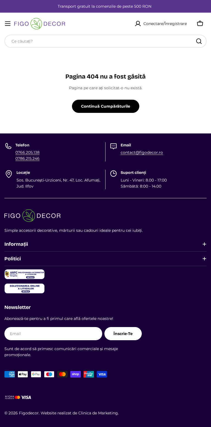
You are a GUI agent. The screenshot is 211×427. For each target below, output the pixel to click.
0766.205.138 (27, 152)
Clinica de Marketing (98, 413)
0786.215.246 (27, 158)
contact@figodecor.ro (142, 152)
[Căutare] (199, 41)
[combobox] (105, 41)
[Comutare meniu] (7, 23)
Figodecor (29, 413)
